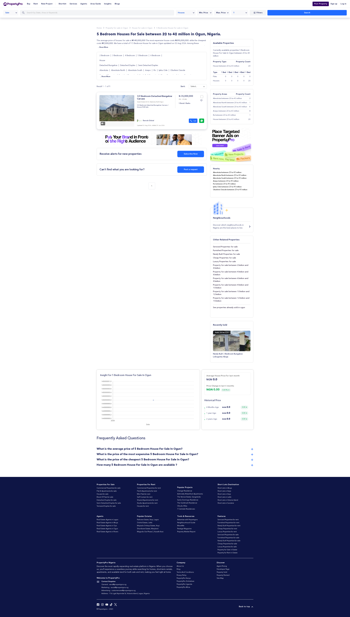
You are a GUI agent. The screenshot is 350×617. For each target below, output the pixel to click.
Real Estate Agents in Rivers (107, 532)
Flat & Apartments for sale (107, 491)
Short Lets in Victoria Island (228, 500)
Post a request (191, 169)
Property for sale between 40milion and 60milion (230, 273)
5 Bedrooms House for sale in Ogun (172, 28)
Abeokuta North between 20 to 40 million (229, 175)
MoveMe (180, 526)
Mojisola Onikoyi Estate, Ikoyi (148, 526)
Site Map (220, 578)
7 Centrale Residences (186, 509)
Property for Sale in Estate (227, 550)
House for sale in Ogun (142, 28)
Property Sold (222, 572)
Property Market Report (186, 532)
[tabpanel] (116, 111)
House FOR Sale (142, 107)
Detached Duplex (127, 65)
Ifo (155, 70)
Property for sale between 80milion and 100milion (230, 286)
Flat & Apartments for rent (147, 491)
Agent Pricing (222, 566)
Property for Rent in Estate (227, 553)
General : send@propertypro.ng (113, 584)
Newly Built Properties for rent (229, 526)
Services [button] (73, 4)
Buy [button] (28, 4)
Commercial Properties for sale (108, 488)
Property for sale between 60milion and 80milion (230, 279)
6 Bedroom (155, 56)
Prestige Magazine (184, 529)
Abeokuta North (118, 70)
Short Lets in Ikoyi (224, 494)
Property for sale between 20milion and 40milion (230, 266)
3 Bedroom (117, 56)
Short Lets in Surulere (226, 503)
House (102, 60)
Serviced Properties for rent (228, 520)
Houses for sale (102, 494)
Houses (216, 81)
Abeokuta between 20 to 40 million (227, 172)
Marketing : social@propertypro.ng (114, 587)
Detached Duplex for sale (106, 500)
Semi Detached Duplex (148, 65)
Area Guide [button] (95, 4)
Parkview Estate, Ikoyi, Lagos (148, 520)
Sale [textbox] (7, 13)
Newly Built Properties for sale (226, 254)
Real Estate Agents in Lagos (107, 520)
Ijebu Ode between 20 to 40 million (227, 187)
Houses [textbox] (181, 13)
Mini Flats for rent (143, 494)
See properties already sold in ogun (229, 307)
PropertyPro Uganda (184, 584)
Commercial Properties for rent (149, 488)
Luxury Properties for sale (224, 262)
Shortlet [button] (62, 4)
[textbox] (205, 12)
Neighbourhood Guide (186, 523)
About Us (180, 566)
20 (249, 81)
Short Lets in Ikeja (224, 491)
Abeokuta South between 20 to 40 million (230, 178)
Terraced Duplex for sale (106, 506)
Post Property (320, 4)
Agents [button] (83, 4)
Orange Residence (184, 491)
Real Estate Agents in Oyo (107, 526)
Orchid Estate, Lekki (144, 523)
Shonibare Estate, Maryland (147, 529)
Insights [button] (107, 4)
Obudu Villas (182, 506)
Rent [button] (35, 4)
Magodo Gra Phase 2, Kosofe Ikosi (150, 532)
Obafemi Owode (177, 70)
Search (307, 13)
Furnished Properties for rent (228, 523)
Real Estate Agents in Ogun (107, 529)
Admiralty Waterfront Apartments (190, 494)
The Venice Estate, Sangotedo (189, 497)
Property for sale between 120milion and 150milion (231, 299)
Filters (259, 13)
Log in (343, 4)
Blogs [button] (117, 4)
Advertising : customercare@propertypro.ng (118, 590)
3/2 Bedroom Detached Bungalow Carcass (152, 105)
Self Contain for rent (144, 497)
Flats (215, 76)
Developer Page (223, 569)
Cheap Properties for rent (227, 529)
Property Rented (223, 575)
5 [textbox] (233, 13)
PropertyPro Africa (183, 587)
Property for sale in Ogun (117, 28)
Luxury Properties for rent (227, 532)
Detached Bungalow (108, 65)
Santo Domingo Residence (187, 500)
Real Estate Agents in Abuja (107, 523)
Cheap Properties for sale (224, 258)
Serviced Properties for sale (225, 247)
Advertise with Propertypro (187, 520)
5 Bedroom (143, 56)
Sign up (333, 4)
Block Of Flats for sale (105, 497)
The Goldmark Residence (187, 503)
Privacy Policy (181, 575)
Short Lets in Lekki (224, 497)
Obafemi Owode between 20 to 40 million (230, 190)
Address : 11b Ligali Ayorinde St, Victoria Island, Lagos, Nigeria (125, 593)
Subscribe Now (191, 154)
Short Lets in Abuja (225, 488)
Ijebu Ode (163, 70)
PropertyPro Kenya (184, 578)
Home (99, 28)
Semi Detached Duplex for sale (109, 503)
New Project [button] (46, 4)
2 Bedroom (105, 56)
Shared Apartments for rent (147, 500)
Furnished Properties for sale (226, 250)
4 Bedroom (130, 56)
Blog (178, 569)
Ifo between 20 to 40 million (224, 184)
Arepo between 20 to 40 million (226, 181)
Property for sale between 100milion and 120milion (231, 293)
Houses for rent (143, 506)
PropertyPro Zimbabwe (185, 581)
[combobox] (10, 12)
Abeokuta (104, 70)
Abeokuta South (135, 70)
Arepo (148, 70)
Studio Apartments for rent (147, 503)
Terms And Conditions (185, 572)
